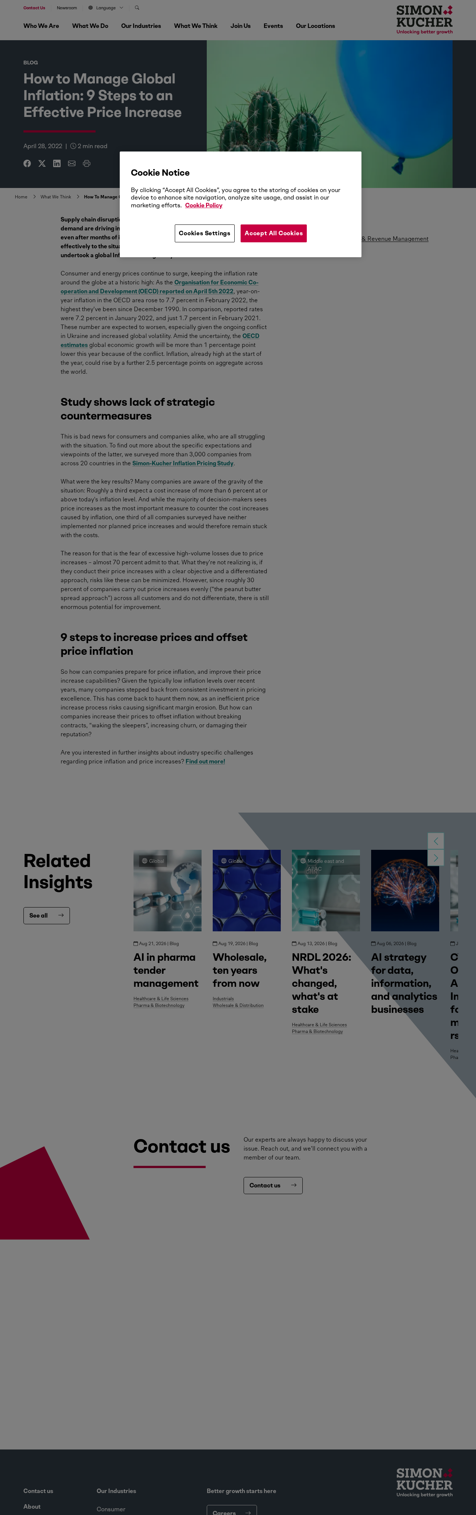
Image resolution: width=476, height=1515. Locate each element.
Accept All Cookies (274, 233)
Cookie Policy (203, 205)
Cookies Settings (205, 233)
